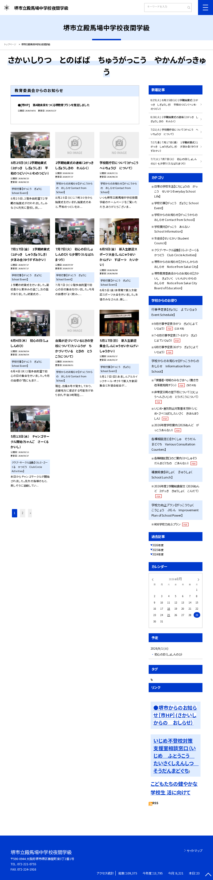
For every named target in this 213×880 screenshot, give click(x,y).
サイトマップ (194, 850)
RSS (155, 803)
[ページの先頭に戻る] (208, 875)
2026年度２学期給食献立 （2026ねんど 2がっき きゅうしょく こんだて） (176, 491)
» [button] (30, 513)
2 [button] (22, 513)
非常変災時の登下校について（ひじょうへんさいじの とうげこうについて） (176, 396)
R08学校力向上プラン (170, 524)
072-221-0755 (26, 864)
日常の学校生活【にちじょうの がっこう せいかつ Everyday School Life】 (175, 191)
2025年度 (158, 550)
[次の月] (198, 579)
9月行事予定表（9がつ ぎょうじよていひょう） (175, 326)
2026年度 (158, 545)
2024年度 (158, 554)
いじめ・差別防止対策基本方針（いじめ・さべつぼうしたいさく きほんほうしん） (176, 413)
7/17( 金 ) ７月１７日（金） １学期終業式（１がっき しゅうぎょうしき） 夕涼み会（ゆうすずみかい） (174, 147)
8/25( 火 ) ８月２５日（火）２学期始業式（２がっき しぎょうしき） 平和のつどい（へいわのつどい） (174, 104)
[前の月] (152, 579)
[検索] (187, 8)
